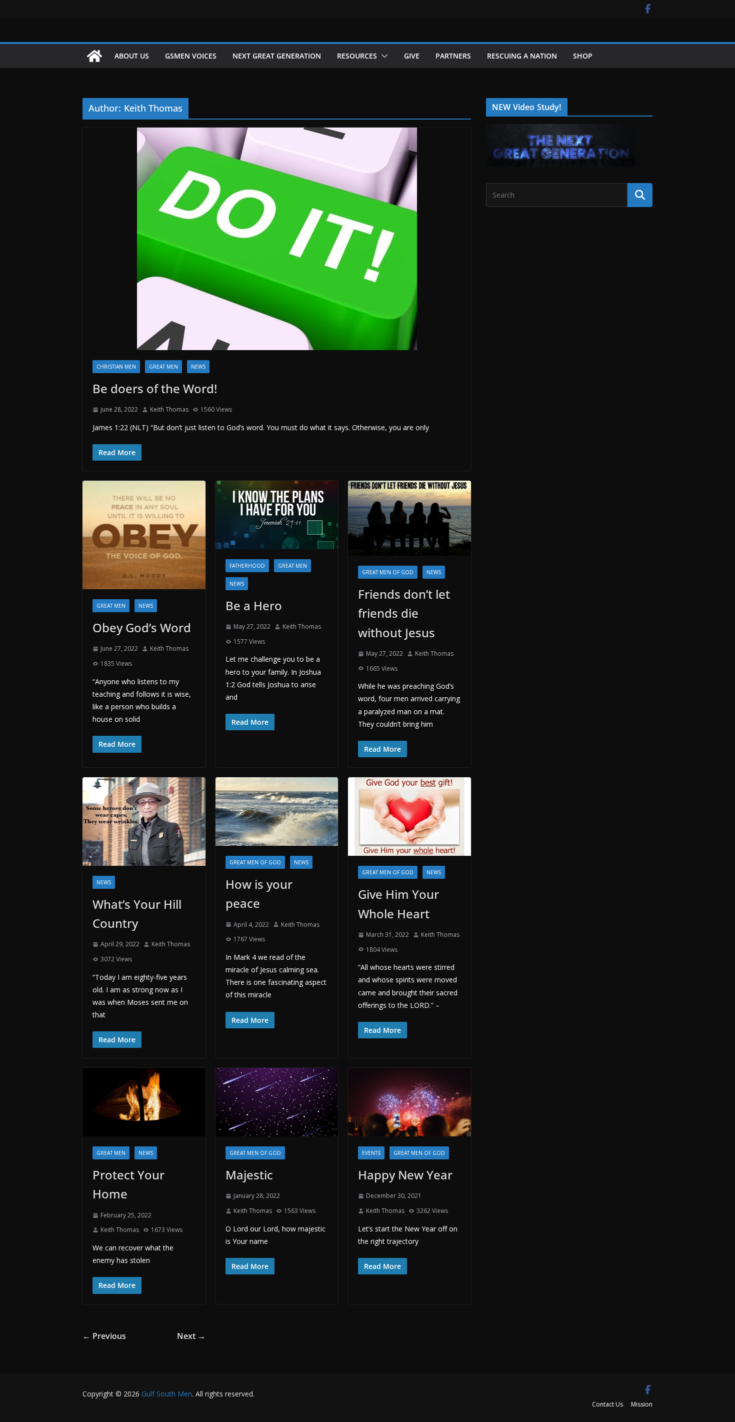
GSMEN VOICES (190, 56)
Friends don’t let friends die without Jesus (404, 613)
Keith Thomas (169, 409)
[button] (382, 56)
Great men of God (388, 572)
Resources (357, 56)
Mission (641, 1404)
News (198, 366)
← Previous (104, 1335)
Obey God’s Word (141, 627)
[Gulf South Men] (94, 56)
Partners (453, 56)
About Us (131, 56)
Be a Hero (254, 605)
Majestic (249, 1174)
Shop (582, 56)
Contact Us (607, 1404)
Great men (163, 366)
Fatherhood (247, 565)
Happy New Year (405, 1174)
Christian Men (116, 366)
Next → (191, 1335)
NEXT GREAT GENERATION (276, 56)
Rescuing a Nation (522, 56)
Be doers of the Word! (154, 388)
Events (371, 1152)
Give (412, 56)
